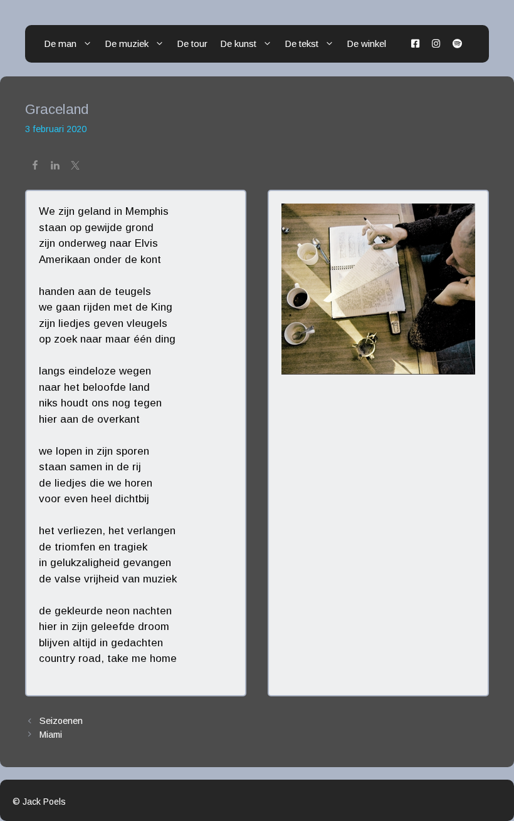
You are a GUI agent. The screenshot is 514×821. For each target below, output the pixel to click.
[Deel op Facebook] (35, 167)
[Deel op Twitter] (75, 167)
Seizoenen (61, 721)
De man (60, 43)
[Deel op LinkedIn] (55, 167)
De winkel (366, 43)
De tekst (301, 43)
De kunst (238, 43)
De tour (192, 43)
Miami (50, 735)
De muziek (127, 43)
